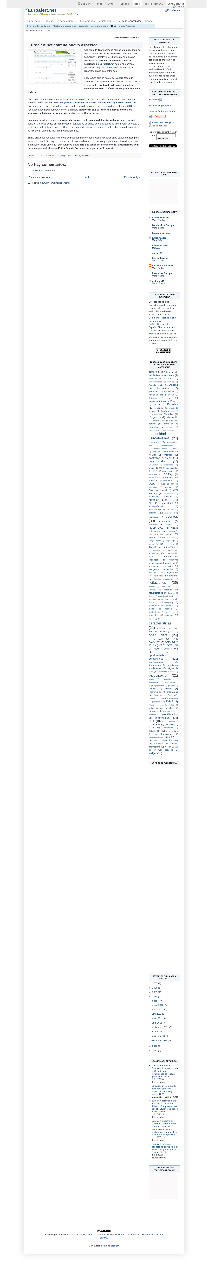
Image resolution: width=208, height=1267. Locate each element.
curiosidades (172, 468)
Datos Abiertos (127, 26)
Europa (171, 510)
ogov (168, 628)
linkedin (152, 587)
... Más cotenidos (130, 21)
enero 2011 (157, 1005)
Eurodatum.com (155, 510)
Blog (137, 3)
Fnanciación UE (67, 21)
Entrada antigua (132, 177)
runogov (172, 721)
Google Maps (170, 541)
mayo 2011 (157, 1018)
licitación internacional (166, 575)
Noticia (49, 21)
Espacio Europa (161, 233)
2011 (155, 1001)
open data (158, 635)
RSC (163, 721)
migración (169, 606)
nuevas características (160, 621)
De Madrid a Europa (163, 225)
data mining (168, 471)
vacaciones (158, 744)
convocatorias (157, 461)
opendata (164, 652)
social (151, 728)
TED (176, 731)
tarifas (168, 731)
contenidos (168, 454)
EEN (172, 484)
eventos (172, 516)
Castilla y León (167, 411)
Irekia (151, 573)
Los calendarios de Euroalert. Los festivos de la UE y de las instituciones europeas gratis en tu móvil (165, 1071)
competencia (154, 430)
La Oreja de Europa (162, 265)
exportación (165, 521)
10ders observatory (163, 375)
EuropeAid (153, 517)
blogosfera (153, 401)
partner (151, 679)
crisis (151, 468)
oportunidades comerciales (157, 657)
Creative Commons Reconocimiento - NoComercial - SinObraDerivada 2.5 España (163, 320)
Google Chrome (155, 541)
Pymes (151, 705)
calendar (159, 408)
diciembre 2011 (159, 1040)
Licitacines (87, 21)
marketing (162, 596)
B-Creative (153, 398)
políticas (171, 686)
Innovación (170, 563)
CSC (160, 468)
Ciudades (168, 414)
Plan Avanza (170, 682)
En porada (34, 21)
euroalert (86, 155)
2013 (155, 1050)
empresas (153, 487)
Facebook (124, 3)
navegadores (169, 612)
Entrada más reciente (39, 177)
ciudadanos (153, 414)
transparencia (154, 737)
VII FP (167, 747)
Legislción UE (107, 21)
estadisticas (168, 494)
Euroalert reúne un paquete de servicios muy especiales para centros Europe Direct (165, 1148)
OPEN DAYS (156, 639)
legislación (172, 572)
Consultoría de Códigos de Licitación (163, 449)
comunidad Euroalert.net (159, 436)
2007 (155, 983)
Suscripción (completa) (160, 105)
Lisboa (163, 587)
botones (156, 404)
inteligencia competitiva (161, 569)
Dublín (163, 484)
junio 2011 (157, 1022)
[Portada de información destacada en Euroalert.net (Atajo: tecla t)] (60, 10)
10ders (153, 372)
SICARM (170, 724)
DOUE (152, 484)
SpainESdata (168, 728)
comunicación (168, 430)
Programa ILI (155, 692)
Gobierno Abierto (157, 537)
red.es (171, 705)
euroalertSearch (156, 506)
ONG (172, 632)
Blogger (115, 1245)
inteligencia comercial (161, 566)
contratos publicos (160, 458)
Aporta (152, 395)
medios (172, 596)
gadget (168, 534)
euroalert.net (168, 53)
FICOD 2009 (156, 527)
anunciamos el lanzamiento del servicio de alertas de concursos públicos (92, 99)
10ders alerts (171, 372)
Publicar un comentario (43, 170)
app (161, 395)
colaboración (172, 417)
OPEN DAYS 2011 (168, 645)
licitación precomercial (163, 579)
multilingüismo (154, 612)
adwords (170, 382)
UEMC (155, 740)
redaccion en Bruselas (161, 708)
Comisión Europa (159, 421)
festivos (169, 525)
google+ (152, 544)
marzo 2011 (157, 1009)
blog (169, 398)
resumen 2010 (154, 715)
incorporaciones (155, 550)
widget (152, 753)
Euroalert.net (106, 63)
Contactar (156, 452)
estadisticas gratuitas (160, 497)
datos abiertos (154, 474)
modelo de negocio (160, 609)
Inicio (87, 177)
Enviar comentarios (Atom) (56, 182)
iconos (160, 547)
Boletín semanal (153, 3)
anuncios (76, 155)
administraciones (155, 382)
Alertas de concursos (64, 26)
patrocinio (168, 679)
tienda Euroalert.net (163, 734)
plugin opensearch (156, 686)
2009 (155, 992)
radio (162, 705)
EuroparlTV (154, 513)
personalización (155, 682)
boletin (165, 401)
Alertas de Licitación (163, 386)
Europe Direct (169, 513)
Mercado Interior (156, 599)
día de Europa (155, 478)
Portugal (152, 689)
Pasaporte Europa (162, 273)
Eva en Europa (160, 258)
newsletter (153, 615)
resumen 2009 (169, 711)
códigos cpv (155, 417)
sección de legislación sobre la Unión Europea (54, 127)
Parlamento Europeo (166, 672)
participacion (159, 675)
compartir (170, 427)
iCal (150, 547)
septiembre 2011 (160, 1027)
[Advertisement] (162, 815)
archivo (171, 395)
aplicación (169, 392)
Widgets (83, 26)
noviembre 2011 (160, 1036)
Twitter (111, 3)
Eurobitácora (159, 237)
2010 (155, 996)
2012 (155, 1046)
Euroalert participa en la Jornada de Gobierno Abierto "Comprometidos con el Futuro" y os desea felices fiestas (165, 1106)
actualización (168, 378)
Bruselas (172, 404)
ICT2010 (171, 547)
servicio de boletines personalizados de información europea (104, 123)
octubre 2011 (158, 1031)
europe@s (157, 253)
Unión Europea (170, 740)
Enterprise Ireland (158, 490)
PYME (169, 701)
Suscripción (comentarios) (162, 111)
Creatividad (153, 465)
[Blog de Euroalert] (162, 122)
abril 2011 (156, 1013)
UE (176, 737)
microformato (154, 606)
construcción (167, 445)
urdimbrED (158, 281)
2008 (155, 987)
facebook (153, 524)
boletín (175, 401)
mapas (151, 596)
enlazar (168, 487)
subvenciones (155, 731)
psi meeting (157, 702)
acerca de (153, 379)
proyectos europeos (168, 698)
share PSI (154, 724)
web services (165, 750)
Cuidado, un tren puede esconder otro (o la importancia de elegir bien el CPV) (164, 1090)
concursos (154, 442)
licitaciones (157, 583)
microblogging (166, 602)
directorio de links (167, 481)
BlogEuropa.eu (160, 217)
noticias (169, 615)
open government (166, 648)
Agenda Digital (156, 385)
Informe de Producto (38, 26)
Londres (171, 593)
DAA (155, 471)
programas (172, 692)
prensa (168, 688)
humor (172, 544)
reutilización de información (163, 716)
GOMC (172, 538)
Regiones (153, 711)
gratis (162, 544)
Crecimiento (169, 465)
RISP (152, 721)
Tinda (98, 3)
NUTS (158, 628)
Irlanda (160, 573)
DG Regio (169, 474)
